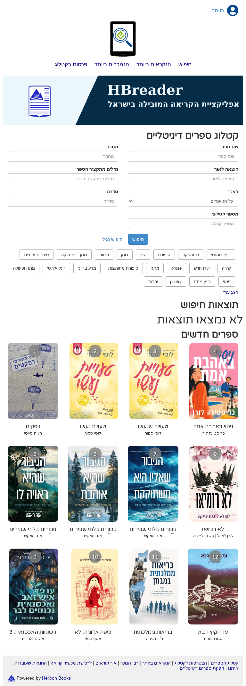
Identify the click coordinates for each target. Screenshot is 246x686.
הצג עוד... (228, 292)
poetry (176, 281)
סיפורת (164, 254)
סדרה (112, 191)
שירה (226, 268)
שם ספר (230, 146)
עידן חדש (202, 268)
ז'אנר (233, 191)
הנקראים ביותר (153, 64)
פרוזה (104, 254)
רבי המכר (129, 663)
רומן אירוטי (56, 268)
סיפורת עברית (36, 254)
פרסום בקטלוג (71, 64)
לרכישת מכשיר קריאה (71, 663)
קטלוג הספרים (224, 663)
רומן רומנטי (221, 254)
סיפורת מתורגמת (123, 268)
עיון (143, 254)
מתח (155, 268)
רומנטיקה (191, 254)
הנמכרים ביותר (111, 64)
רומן (124, 254)
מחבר (112, 146)
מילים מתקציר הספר (97, 169)
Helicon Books (56, 678)
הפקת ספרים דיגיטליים (202, 668)
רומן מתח (202, 281)
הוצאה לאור (226, 169)
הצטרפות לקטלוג (191, 663)
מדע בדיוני (87, 268)
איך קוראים (106, 663)
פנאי (227, 281)
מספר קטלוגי (225, 213)
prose (176, 268)
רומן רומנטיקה (74, 254)
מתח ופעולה (24, 268)
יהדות (153, 281)
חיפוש (185, 64)
